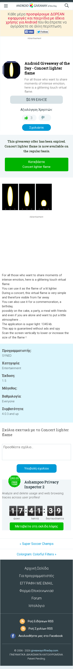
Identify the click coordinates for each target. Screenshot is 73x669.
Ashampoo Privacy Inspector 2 (41, 484)
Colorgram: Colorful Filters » (36, 554)
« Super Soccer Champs (37, 544)
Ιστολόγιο (37, 605)
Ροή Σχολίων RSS (41, 628)
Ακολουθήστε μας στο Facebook (40, 636)
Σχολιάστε (36, 127)
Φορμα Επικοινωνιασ (36, 591)
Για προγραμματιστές (36, 576)
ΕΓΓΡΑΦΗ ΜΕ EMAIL (36, 583)
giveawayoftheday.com (44, 650)
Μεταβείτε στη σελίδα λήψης (36, 526)
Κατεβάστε (36, 164)
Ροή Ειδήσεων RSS (41, 621)
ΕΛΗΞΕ (36, 99)
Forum (36, 598)
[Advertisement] (36, 50)
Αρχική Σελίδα (36, 568)
